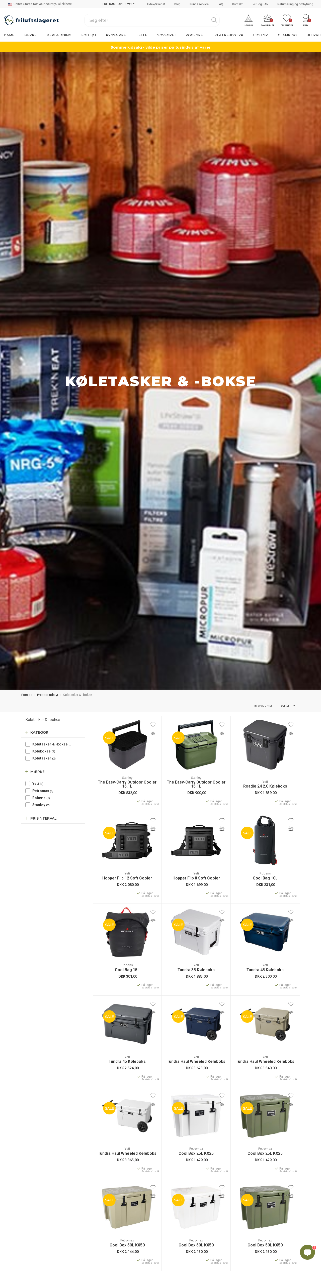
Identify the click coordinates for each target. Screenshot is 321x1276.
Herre (30, 35)
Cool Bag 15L (127, 970)
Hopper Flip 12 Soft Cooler (127, 878)
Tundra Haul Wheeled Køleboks (196, 1062)
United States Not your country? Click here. (42, 4)
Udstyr (260, 35)
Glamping (287, 35)
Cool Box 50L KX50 (127, 1245)
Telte (141, 35)
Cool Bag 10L (265, 878)
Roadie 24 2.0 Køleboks (265, 786)
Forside (26, 695)
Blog (177, 4)
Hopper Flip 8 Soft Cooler (196, 878)
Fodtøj (88, 35)
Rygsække (116, 35)
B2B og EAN (260, 4)
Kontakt (237, 4)
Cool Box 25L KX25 (196, 1154)
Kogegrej (195, 35)
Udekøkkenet (156, 4)
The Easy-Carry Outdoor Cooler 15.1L (127, 784)
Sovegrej (166, 35)
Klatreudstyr (228, 35)
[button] (248, 20)
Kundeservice (199, 4)
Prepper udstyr (47, 695)
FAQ (220, 4)
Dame (9, 35)
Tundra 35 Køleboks (196, 970)
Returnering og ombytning (295, 4)
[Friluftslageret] (31, 20)
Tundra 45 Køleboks (265, 970)
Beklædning (59, 35)
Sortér (285, 705)
